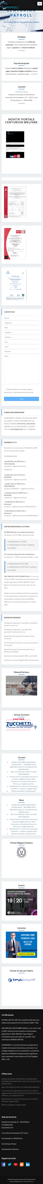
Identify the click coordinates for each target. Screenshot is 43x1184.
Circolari (21, 757)
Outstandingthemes (16, 1181)
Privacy (31, 1181)
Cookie (25, 1181)
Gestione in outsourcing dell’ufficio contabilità (20, 656)
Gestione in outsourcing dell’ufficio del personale (21, 660)
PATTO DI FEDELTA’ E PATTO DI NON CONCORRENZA (20, 1087)
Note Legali (27, 389)
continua (21, 50)
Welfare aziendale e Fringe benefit (23, 791)
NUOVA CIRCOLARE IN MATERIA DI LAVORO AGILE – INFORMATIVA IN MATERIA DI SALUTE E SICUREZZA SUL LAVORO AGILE (21, 1081)
